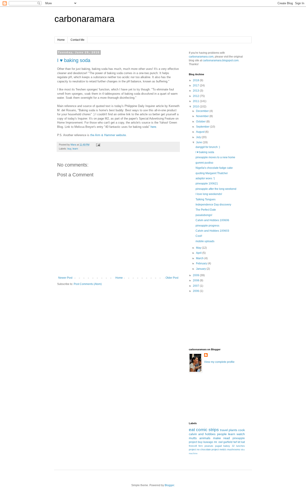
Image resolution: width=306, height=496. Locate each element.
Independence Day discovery (213, 204)
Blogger (169, 485)
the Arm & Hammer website (108, 135)
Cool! (199, 235)
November (202, 116)
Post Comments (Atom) (88, 284)
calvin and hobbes (202, 434)
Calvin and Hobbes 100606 (212, 220)
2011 (196, 101)
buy (69, 148)
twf (235, 442)
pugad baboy (222, 446)
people (222, 434)
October (201, 121)
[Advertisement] (209, 323)
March (200, 258)
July (199, 137)
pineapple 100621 (207, 183)
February (202, 263)
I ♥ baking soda (73, 60)
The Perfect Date (206, 209)
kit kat (241, 442)
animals (204, 438)
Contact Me (77, 39)
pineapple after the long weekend (216, 188)
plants (233, 430)
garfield (228, 442)
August (200, 131)
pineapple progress (207, 225)
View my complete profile (219, 361)
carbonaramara (84, 19)
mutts (193, 438)
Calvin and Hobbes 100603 (212, 230)
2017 (196, 85)
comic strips (207, 429)
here (153, 126)
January (201, 268)
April (199, 252)
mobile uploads (205, 241)
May (199, 247)
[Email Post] (98, 144)
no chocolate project (208, 449)
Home (61, 39)
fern (200, 446)
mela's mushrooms (230, 449)
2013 (196, 90)
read (226, 438)
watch (241, 434)
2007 (196, 285)
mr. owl (218, 442)
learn (75, 148)
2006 (196, 291)
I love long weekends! (209, 194)
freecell (193, 446)
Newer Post (65, 277)
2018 (196, 80)
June (199, 142)
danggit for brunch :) (208, 147)
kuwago (208, 442)
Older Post (172, 277)
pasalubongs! (204, 215)
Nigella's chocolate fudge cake (214, 167)
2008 (196, 280)
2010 (196, 106)
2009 (196, 275)
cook (241, 430)
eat (192, 429)
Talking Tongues (205, 199)
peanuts (209, 446)
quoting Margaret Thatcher (212, 173)
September (203, 126)
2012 (196, 96)
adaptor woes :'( (205, 178)
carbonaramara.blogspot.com (221, 60)
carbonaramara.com (201, 56)
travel (224, 430)
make (217, 438)
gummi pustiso (204, 162)
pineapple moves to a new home (215, 157)
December (202, 111)
